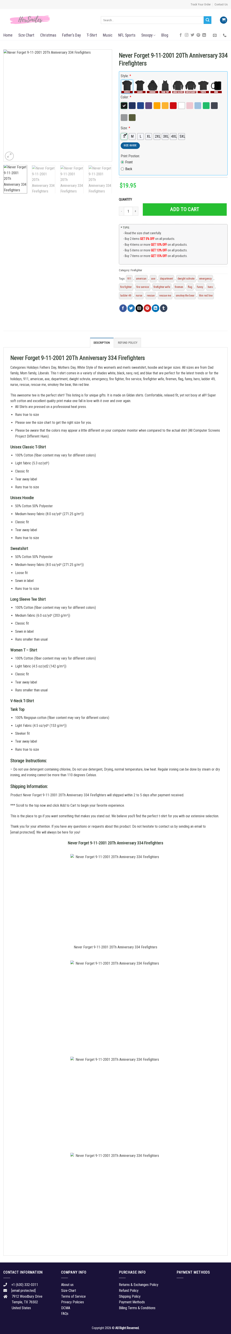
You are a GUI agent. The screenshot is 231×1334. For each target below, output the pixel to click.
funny (200, 287)
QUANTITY (126, 199)
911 (129, 278)
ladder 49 (125, 295)
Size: (125, 128)
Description (102, 342)
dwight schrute (186, 278)
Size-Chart (68, 1290)
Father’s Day (71, 35)
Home (7, 35)
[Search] (207, 20)
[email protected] (22, 832)
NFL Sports (126, 35)
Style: (126, 76)
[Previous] (11, 105)
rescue (151, 295)
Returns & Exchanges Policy (138, 1285)
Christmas (48, 35)
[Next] (104, 105)
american (141, 278)
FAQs (64, 1313)
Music (107, 35)
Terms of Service (73, 1296)
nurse (139, 295)
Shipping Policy (130, 1296)
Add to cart (184, 209)
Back (128, 169)
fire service (142, 287)
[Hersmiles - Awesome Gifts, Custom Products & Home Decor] (48, 20)
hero (210, 287)
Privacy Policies (72, 1302)
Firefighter (136, 270)
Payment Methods (132, 1302)
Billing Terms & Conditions (137, 1308)
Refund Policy (127, 342)
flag (190, 287)
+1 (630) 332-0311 (24, 1285)
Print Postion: (130, 156)
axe (153, 278)
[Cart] (223, 20)
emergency (205, 278)
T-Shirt (92, 35)
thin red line (206, 295)
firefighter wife (162, 287)
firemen (179, 287)
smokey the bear (185, 295)
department (166, 278)
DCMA (65, 1308)
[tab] (102, 342)
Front (129, 162)
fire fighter (126, 287)
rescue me (165, 295)
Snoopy (146, 35)
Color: (126, 97)
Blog (164, 35)
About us (67, 1285)
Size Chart (26, 35)
